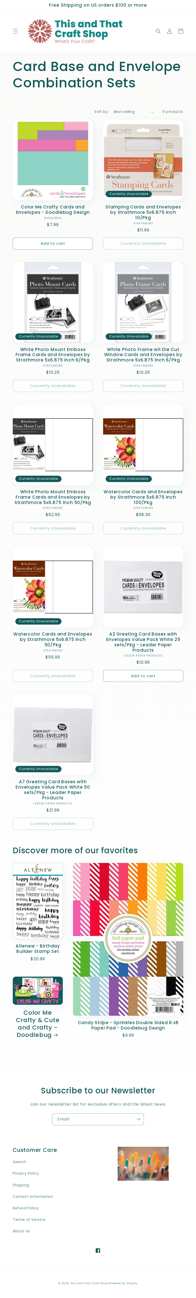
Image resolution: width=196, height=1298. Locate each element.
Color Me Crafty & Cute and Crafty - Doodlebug (37, 1023)
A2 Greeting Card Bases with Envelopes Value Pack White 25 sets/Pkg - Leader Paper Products (143, 642)
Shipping (21, 1185)
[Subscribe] (138, 1119)
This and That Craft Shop (89, 1283)
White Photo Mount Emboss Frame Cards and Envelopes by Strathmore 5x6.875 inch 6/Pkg (53, 355)
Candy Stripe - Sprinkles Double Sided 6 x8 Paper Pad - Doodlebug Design (128, 1025)
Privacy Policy (26, 1173)
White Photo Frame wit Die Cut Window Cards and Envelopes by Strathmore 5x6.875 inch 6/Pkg (143, 355)
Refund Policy (26, 1208)
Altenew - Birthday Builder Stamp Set (38, 948)
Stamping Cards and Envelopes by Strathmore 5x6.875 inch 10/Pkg (143, 212)
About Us (21, 1231)
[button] (15, 31)
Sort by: (101, 111)
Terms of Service (29, 1219)
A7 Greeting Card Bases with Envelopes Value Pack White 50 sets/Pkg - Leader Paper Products (53, 789)
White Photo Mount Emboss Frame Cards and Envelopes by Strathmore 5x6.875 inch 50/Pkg (53, 497)
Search (19, 1161)
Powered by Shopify (123, 1283)
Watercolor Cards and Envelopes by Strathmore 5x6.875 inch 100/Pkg (143, 497)
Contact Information (33, 1196)
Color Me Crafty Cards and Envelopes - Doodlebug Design (53, 209)
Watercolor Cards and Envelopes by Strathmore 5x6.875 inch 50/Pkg (52, 639)
